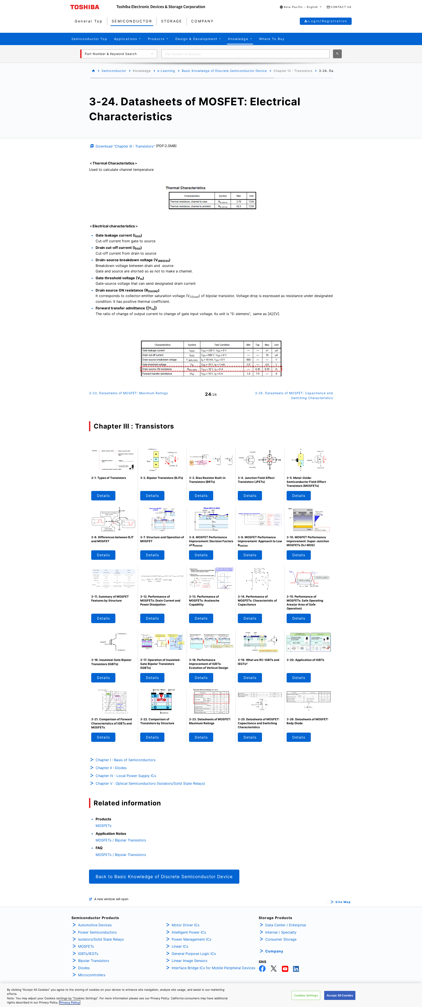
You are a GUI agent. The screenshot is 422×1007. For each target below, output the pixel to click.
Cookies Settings (306, 995)
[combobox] (246, 53)
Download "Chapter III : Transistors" (125, 146)
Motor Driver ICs (185, 925)
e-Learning (166, 71)
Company (274, 951)
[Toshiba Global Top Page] (93, 7)
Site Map (343, 902)
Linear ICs (180, 946)
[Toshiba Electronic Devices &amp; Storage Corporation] (160, 7)
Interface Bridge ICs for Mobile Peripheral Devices (213, 968)
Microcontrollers (91, 975)
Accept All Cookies (340, 995)
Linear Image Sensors (189, 960)
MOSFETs (103, 825)
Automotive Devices (95, 925)
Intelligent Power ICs (189, 932)
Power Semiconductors (97, 932)
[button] (300, 7)
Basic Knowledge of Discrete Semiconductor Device (224, 71)
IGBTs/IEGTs (88, 953)
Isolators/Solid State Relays (101, 939)
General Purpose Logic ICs (194, 953)
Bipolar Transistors (93, 960)
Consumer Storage (280, 939)
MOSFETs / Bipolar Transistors (121, 840)
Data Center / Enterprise (285, 925)
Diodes (84, 968)
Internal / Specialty (280, 932)
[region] (211, 995)
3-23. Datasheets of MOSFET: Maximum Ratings (128, 393)
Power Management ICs (191, 939)
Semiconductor (114, 71)
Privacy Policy (70, 1002)
